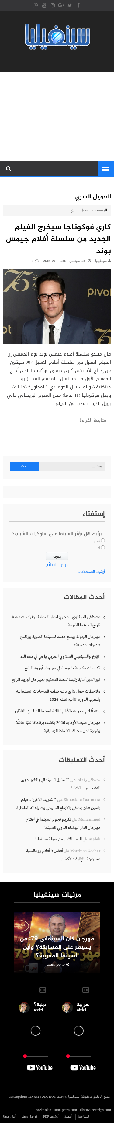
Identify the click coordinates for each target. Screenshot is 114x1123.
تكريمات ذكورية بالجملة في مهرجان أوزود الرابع (62, 668)
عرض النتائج (57, 564)
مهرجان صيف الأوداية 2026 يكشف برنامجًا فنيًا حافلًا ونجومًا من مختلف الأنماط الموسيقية (58, 727)
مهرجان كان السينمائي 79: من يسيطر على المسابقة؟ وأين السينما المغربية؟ (57, 947)
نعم (97, 541)
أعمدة (68, 1116)
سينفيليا (101, 261)
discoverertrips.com (95, 1110)
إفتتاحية (83, 1116)
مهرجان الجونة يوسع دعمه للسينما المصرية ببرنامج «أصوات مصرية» (60, 641)
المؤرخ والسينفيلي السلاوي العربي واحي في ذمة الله (60, 656)
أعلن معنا (9, 1116)
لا (99, 548)
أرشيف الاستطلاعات (91, 572)
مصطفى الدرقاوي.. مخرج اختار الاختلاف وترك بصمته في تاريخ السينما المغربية (55, 621)
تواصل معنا (29, 1116)
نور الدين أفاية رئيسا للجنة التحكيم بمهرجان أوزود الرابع (56, 680)
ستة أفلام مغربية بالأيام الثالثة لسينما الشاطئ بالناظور (57, 711)
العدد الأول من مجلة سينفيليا (58, 839)
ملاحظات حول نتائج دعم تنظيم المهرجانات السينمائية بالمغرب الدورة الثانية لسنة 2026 (58, 695)
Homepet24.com (64, 1110)
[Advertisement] (57, 116)
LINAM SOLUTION (42, 1097)
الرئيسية (101, 210)
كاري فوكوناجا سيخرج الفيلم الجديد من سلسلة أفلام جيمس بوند (58, 239)
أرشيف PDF (51, 1116)
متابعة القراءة (93, 420)
